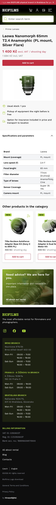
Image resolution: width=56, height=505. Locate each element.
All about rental (10, 450)
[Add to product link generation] (28, 216)
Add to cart (28, 63)
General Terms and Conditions (15, 485)
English (14, 469)
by (9, 498)
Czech (5, 469)
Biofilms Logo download (12, 479)
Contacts (7, 459)
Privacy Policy (8, 492)
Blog (4, 454)
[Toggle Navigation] (50, 10)
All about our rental (16, 299)
